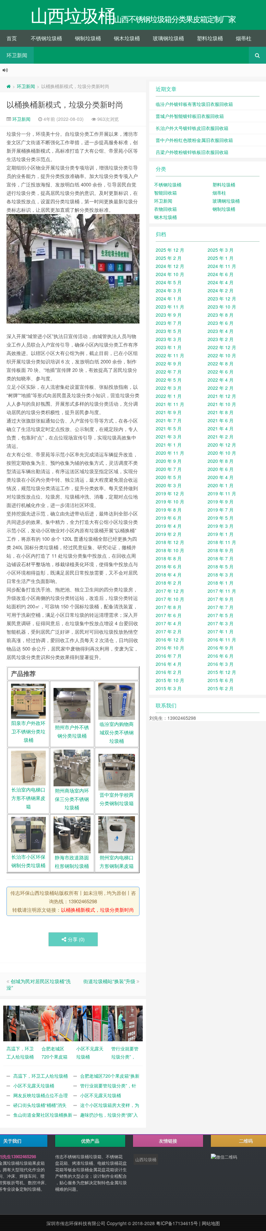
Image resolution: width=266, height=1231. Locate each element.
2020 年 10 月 (222, 453)
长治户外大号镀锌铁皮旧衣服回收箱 (192, 128)
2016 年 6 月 (221, 656)
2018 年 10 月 (170, 550)
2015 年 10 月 (170, 680)
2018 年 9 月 (221, 550)
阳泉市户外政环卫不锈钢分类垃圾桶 (28, 731)
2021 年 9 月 (169, 412)
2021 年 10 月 (222, 404)
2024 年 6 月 (221, 274)
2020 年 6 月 (221, 469)
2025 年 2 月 (169, 258)
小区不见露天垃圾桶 (33, 1085)
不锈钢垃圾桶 (46, 38)
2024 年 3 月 (169, 290)
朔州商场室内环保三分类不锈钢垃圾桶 (72, 799)
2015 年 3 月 (169, 688)
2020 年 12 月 (222, 444)
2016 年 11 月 (222, 639)
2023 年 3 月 (169, 339)
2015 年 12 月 (222, 672)
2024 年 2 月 (221, 290)
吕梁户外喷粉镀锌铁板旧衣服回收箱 (192, 152)
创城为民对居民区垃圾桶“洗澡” (38, 984)
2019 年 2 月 (169, 534)
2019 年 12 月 (170, 493)
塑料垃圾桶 (210, 38)
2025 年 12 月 (170, 250)
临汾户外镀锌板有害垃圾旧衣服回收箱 (194, 104)
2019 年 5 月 (221, 517)
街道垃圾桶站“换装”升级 (109, 981)
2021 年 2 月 (221, 436)
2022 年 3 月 (169, 388)
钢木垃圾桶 (127, 38)
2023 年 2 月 (221, 339)
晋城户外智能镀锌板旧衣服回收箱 (190, 116)
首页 (11, 38)
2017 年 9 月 (221, 599)
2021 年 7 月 (169, 420)
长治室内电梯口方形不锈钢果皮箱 (28, 798)
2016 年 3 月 (221, 664)
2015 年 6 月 (221, 680)
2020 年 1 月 (221, 485)
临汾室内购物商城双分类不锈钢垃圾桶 (117, 732)
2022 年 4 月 (221, 379)
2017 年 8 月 (169, 607)
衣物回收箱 (165, 209)
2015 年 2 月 (221, 688)
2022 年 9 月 (169, 363)
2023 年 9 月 (169, 314)
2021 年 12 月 (222, 396)
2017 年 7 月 (221, 607)
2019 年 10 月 (170, 501)
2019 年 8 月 (169, 509)
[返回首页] (8, 86)
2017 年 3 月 (221, 623)
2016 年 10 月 (170, 647)
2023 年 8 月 (221, 314)
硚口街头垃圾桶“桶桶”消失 (39, 1105)
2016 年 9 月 (221, 647)
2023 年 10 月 (222, 306)
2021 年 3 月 (169, 436)
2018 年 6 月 (169, 566)
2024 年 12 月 (170, 266)
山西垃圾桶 (145, 1159)
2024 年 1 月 (169, 298)
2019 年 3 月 (221, 526)
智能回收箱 (165, 192)
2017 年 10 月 (170, 599)
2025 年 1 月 (221, 258)
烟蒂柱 (243, 38)
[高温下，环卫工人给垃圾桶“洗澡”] (20, 1022)
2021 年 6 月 (221, 420)
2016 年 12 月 (170, 639)
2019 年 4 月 (169, 526)
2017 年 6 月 (169, 615)
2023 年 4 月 (221, 331)
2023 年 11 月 (170, 306)
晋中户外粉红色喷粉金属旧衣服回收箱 (194, 140)
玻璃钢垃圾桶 (168, 38)
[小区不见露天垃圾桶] (90, 1022)
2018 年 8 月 (169, 558)
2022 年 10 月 (222, 355)
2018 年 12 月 (170, 542)
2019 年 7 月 (221, 509)
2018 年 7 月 (221, 558)
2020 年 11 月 (170, 453)
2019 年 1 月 (221, 534)
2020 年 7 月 (169, 469)
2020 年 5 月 (169, 477)
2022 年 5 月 (169, 379)
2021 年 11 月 (170, 404)
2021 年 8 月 (221, 412)
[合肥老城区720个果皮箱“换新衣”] (55, 1022)
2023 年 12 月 (222, 298)
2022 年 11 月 (170, 355)
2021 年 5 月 (169, 428)
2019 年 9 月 (221, 501)
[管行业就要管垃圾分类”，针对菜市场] (125, 1022)
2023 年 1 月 (169, 347)
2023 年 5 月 (169, 331)
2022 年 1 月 (169, 396)
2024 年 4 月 (221, 282)
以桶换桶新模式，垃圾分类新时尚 (64, 104)
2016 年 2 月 (169, 672)
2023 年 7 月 (169, 323)
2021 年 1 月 (169, 444)
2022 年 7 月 (169, 371)
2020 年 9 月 (169, 461)
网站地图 (211, 1223)
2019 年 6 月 (169, 517)
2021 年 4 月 (221, 428)
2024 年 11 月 (222, 266)
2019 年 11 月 (222, 493)
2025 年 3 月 (221, 250)
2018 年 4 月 (169, 574)
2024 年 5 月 (169, 282)
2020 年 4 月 (221, 477)
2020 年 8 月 (221, 461)
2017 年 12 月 (170, 591)
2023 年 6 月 (221, 323)
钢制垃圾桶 (88, 38)
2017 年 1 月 (221, 631)
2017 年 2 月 (169, 631)
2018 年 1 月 (221, 582)
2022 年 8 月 (221, 363)
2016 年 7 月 (169, 656)
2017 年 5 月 (221, 615)
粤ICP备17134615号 (177, 1223)
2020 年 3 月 (169, 485)
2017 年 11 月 (222, 591)
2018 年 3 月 (221, 574)
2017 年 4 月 (169, 623)
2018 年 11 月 (222, 542)
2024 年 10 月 (170, 274)
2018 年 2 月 (169, 582)
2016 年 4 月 (169, 664)
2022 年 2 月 (221, 388)
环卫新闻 (16, 55)
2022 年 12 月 (222, 347)
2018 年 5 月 (221, 566)
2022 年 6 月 (221, 371)
